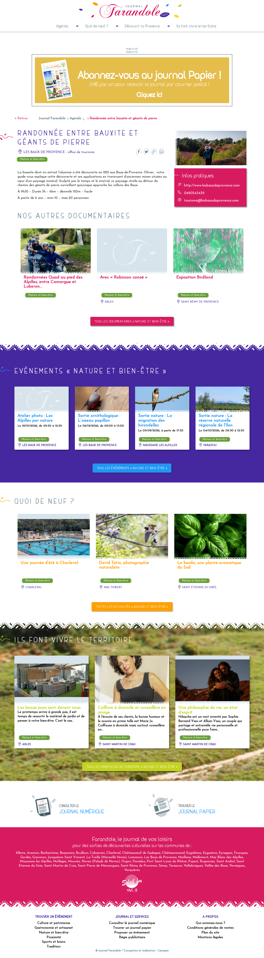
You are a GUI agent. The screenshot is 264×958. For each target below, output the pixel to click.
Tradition (53, 946)
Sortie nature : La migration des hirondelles (155, 420)
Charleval (33, 587)
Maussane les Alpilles (159, 445)
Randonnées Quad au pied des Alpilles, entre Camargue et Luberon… (53, 282)
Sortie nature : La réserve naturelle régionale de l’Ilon (216, 420)
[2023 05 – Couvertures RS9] (132, 80)
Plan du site (210, 932)
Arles (108, 302)
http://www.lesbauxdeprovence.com (212, 185)
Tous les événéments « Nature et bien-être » (132, 468)
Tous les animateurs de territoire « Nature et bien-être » (132, 767)
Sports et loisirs (53, 942)
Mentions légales (210, 937)
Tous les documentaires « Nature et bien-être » (132, 321)
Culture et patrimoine (53, 923)
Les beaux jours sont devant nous (49, 708)
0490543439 (194, 193)
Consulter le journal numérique (132, 923)
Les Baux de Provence (38, 445)
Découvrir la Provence (142, 26)
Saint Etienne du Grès (198, 587)
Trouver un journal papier (132, 928)
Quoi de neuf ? (96, 26)
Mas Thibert (112, 587)
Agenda (62, 26)
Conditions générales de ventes (210, 928)
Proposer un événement (132, 932)
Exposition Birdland (194, 277)
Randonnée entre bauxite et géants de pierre (123, 118)
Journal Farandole (52, 118)
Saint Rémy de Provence (199, 302)
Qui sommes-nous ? (210, 923)
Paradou (210, 445)
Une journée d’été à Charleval (49, 563)
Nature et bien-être (32, 159)
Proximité (54, 937)
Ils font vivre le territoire (196, 26)
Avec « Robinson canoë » (123, 277)
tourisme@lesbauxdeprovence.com (211, 200)
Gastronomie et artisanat (54, 928)
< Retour (21, 118)
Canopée (163, 950)
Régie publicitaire (132, 937)
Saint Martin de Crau (119, 744)
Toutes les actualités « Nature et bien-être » (132, 607)
